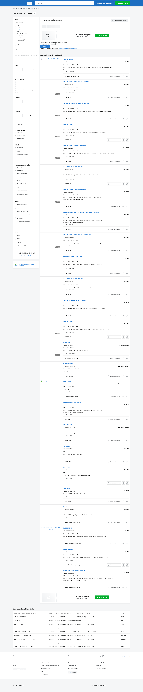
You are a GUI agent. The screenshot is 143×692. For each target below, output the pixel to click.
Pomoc (15, 662)
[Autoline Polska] (19, 3)
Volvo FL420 (66, 488)
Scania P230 (66, 446)
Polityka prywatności (46, 662)
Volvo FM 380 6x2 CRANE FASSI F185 (74, 189)
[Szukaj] (37, 3)
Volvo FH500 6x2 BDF (69, 124)
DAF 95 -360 (66, 467)
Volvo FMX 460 (67, 425)
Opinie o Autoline (45, 668)
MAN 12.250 (66, 342)
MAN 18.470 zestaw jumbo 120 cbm (74, 570)
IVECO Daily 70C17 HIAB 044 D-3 (73, 256)
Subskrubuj (45, 46)
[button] (123, 76)
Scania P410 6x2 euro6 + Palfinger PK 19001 (76, 103)
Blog (42, 671)
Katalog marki (44, 674)
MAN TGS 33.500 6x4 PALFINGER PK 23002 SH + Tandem (81, 212)
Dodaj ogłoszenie (102, 35)
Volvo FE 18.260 (68, 59)
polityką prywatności (64, 48)
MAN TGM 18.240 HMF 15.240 (72, 402)
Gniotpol (65, 507)
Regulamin (43, 660)
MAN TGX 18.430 (68, 528)
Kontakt (15, 665)
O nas (14, 660)
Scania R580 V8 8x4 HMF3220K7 (73, 167)
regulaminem (73, 48)
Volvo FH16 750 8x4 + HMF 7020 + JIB (74, 145)
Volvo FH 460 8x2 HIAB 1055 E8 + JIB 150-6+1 (77, 235)
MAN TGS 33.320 (68, 364)
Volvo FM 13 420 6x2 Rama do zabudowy (75, 300)
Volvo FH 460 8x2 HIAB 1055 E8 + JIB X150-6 (77, 82)
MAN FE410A (67, 381)
